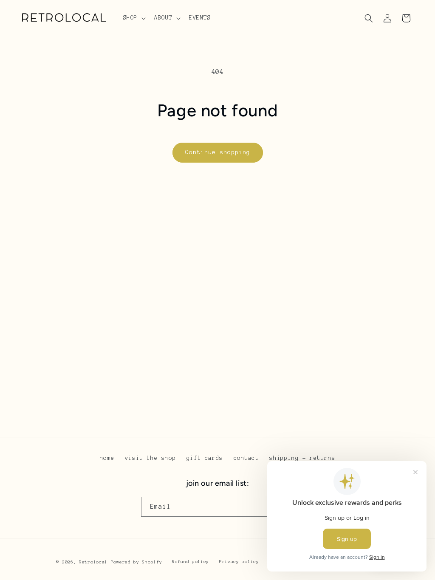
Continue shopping (217, 152)
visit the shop (150, 458)
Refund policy (190, 561)
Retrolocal (93, 562)
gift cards (204, 458)
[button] (133, 18)
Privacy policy (239, 561)
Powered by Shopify (136, 562)
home (107, 458)
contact (246, 458)
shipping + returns (302, 458)
